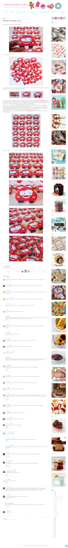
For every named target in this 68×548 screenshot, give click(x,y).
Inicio (27, 517)
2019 (53, 526)
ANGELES (7, 486)
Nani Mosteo (7, 460)
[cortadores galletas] (59, 109)
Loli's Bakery (7, 284)
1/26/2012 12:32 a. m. (9, 457)
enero (55, 496)
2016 (53, 522)
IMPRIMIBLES (62, 12)
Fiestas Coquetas (8, 445)
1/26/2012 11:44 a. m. (9, 466)
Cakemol (6, 510)
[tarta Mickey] (59, 196)
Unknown (7, 290)
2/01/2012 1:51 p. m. (8, 513)
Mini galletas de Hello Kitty (57, 497)
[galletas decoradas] (59, 128)
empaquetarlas (12, 150)
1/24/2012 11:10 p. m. (9, 300)
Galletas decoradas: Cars (57, 501)
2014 (53, 519)
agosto (55, 510)
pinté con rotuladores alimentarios (14, 110)
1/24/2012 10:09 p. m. (9, 280)
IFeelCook (7, 303)
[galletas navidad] (59, 74)
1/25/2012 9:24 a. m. (8, 377)
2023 (53, 532)
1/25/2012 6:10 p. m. (8, 420)
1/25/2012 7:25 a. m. (8, 335)
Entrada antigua (46, 517)
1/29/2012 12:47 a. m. (9, 507)
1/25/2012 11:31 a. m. (9, 400)
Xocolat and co (8, 423)
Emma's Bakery (8, 431)
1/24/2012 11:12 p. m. (9, 306)
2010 (53, 491)
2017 (53, 523)
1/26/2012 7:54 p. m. (8, 491)
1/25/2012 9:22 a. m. (8, 371)
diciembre (55, 516)
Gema (6, 411)
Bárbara (6, 338)
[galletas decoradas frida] (54, 435)
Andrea (6, 479)
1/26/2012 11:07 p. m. (9, 499)
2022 (53, 531)
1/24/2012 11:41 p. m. (9, 321)
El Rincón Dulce (8, 297)
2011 (53, 493)
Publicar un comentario (8, 515)
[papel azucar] (59, 57)
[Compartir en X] (8, 266)
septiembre (55, 511)
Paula (6, 452)
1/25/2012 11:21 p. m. (9, 449)
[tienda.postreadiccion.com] (59, 163)
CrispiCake (7, 494)
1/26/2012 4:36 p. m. (8, 483)
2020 (53, 528)
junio (54, 507)
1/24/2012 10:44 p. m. (9, 294)
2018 (53, 525)
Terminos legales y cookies (43, 545)
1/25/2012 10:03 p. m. (9, 434)
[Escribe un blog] (7, 266)
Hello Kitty (8, 103)
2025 (53, 535)
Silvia (6, 324)
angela (6, 387)
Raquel (6, 381)
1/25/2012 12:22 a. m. (9, 329)
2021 (53, 529)
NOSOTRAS (35, 14)
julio (54, 508)
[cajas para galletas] (56, 147)
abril (54, 504)
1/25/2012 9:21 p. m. (8, 428)
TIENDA (12, 12)
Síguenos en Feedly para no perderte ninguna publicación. (13, 263)
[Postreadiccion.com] (59, 41)
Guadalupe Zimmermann (9, 470)
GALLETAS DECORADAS (44, 12)
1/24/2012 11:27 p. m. (9, 312)
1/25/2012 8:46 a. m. (8, 361)
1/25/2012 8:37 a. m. (8, 354)
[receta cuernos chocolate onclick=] (56, 234)
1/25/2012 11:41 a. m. (9, 407)
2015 (53, 520)
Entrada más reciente (6, 517)
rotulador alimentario (35, 106)
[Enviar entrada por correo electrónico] (4, 266)
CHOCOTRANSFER (32, 12)
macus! (6, 393)
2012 (53, 494)
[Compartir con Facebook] (9, 266)
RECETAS (54, 12)
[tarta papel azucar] (54, 76)
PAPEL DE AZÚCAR (20, 12)
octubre (55, 513)
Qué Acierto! (7, 417)
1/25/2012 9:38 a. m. (8, 384)
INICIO (6, 12)
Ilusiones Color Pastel (9, 351)
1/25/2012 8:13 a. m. (8, 341)
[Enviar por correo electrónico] (6, 266)
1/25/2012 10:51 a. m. (9, 390)
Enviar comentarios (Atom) (12, 519)
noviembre (55, 514)
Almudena (7, 345)
